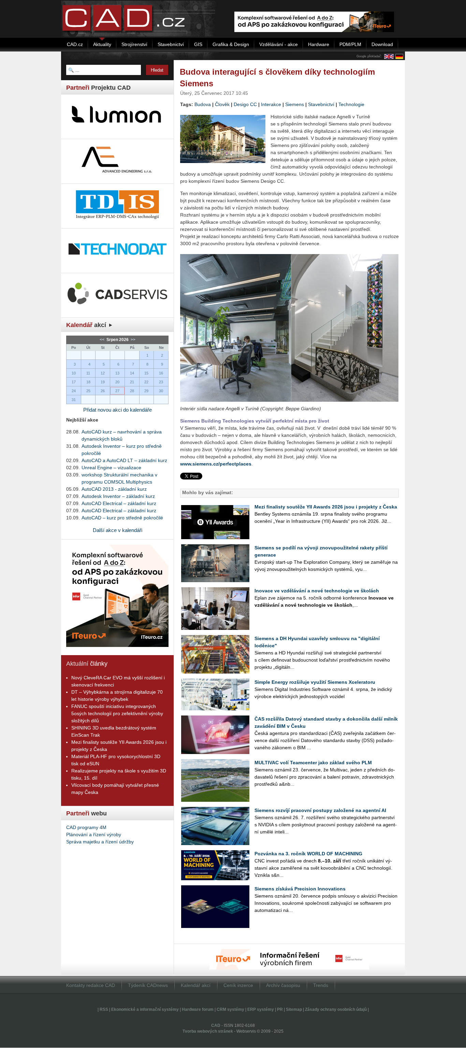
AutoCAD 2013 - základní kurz (114, 489)
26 (103, 391)
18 (88, 382)
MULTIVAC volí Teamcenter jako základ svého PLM (313, 762)
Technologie (351, 104)
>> (132, 339)
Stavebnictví (321, 104)
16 (161, 373)
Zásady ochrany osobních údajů (336, 1009)
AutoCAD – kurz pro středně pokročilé (122, 517)
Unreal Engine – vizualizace (111, 467)
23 (161, 382)
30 (161, 391)
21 (132, 382)
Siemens (294, 104)
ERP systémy (260, 1009)
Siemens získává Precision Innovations (300, 888)
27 (117, 391)
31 (74, 400)
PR (280, 1009)
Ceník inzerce (238, 985)
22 (146, 382)
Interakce (271, 104)
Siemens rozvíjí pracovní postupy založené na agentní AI (320, 810)
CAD (215, 1025)
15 (146, 373)
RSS (104, 1009)
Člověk (222, 104)
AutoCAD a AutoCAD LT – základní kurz (124, 460)
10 (74, 373)
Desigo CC (245, 104)
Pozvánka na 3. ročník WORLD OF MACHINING (308, 853)
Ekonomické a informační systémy (145, 1009)
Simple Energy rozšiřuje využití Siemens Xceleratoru (314, 682)
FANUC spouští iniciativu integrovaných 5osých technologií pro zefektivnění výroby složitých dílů (117, 713)
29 (146, 391)
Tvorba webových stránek (208, 1031)
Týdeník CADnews (148, 985)
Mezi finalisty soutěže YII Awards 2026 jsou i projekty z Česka (325, 507)
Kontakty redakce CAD (90, 985)
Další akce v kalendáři (117, 530)
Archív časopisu (283, 985)
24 (74, 391)
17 (74, 382)
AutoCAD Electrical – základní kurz (119, 503)
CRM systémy (230, 1009)
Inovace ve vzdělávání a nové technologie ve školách (316, 590)
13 (117, 373)
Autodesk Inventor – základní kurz (118, 496)
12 (103, 373)
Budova (202, 104)
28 (132, 391)
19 (103, 382)
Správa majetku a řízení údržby (100, 841)
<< (102, 339)
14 (132, 373)
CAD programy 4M (86, 827)
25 (88, 391)
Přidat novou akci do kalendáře (117, 410)
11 (88, 373)
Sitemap (294, 1009)
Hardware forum (198, 1009)
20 (117, 382)
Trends (320, 985)
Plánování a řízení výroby (93, 834)
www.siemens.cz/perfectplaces (215, 464)
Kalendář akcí (195, 985)
